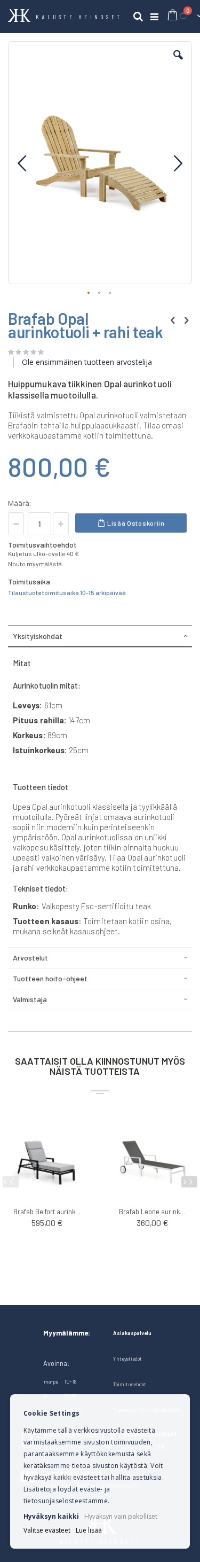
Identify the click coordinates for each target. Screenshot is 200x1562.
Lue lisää (89, 1530)
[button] (178, 63)
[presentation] (189, 1182)
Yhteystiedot (127, 1358)
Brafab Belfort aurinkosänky (47, 1211)
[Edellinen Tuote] (173, 319)
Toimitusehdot (129, 1384)
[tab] (100, 636)
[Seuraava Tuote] (186, 319)
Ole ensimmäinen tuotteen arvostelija (87, 362)
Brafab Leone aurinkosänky (153, 1211)
